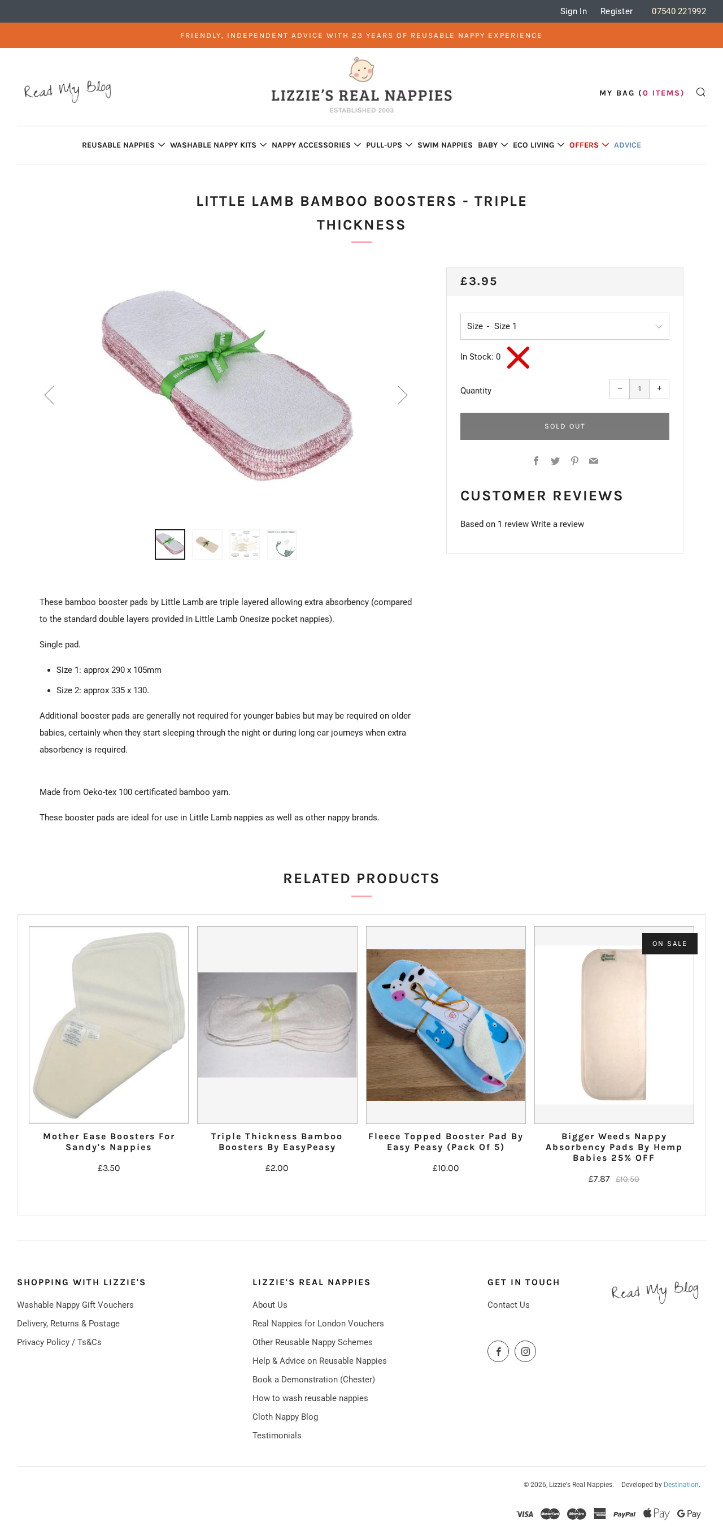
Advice (627, 145)
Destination (681, 1485)
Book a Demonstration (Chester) (313, 1379)
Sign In (573, 11)
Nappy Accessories (311, 145)
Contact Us (508, 1305)
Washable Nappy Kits (213, 145)
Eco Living (533, 145)
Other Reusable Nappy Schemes (312, 1342)
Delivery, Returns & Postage (68, 1323)
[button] (170, 544)
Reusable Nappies (118, 145)
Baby (488, 145)
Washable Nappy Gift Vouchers (75, 1305)
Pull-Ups (384, 145)
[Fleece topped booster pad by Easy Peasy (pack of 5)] (446, 1025)
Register (616, 11)
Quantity (475, 391)
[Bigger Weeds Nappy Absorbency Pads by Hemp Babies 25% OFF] (614, 1025)
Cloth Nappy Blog (285, 1417)
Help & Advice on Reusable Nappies (319, 1361)
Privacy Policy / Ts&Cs (59, 1342)
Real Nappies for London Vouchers (318, 1323)
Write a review (557, 524)
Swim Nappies (445, 145)
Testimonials (277, 1435)
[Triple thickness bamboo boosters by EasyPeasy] (277, 1025)
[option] (226, 391)
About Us (270, 1305)
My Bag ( (642, 93)
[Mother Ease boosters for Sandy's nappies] (109, 1025)
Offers (584, 145)
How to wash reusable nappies (310, 1398)
